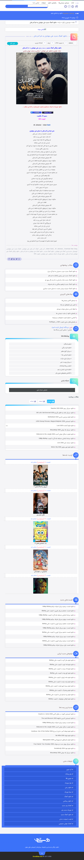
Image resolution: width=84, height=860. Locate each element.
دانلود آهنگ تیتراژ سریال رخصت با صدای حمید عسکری (59, 288)
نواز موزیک (68, 783)
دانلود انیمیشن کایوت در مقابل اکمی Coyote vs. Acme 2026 (56, 714)
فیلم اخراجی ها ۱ (66, 355)
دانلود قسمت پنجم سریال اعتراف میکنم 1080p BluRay (58, 606)
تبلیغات (43, 3)
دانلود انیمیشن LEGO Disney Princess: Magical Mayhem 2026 (55, 421)
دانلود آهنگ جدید (49, 251)
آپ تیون (68, 769)
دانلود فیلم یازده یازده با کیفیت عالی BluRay (61, 682)
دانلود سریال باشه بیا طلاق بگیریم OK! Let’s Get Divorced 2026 (55, 413)
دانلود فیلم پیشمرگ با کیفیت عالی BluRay (62, 690)
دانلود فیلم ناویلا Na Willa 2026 (65, 735)
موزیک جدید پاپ (66, 810)
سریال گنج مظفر (66, 351)
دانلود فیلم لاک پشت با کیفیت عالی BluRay (61, 669)
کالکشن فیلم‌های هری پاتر (63, 373)
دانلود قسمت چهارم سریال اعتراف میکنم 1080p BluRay (58, 619)
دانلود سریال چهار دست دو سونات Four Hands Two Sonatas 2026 (54, 744)
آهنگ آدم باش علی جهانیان (30, 249)
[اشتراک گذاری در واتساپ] (19, 259)
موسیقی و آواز (66, 22)
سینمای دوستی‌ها (64, 3)
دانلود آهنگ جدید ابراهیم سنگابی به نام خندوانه (62, 284)
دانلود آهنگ (67, 796)
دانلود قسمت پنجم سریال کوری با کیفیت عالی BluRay (58, 641)
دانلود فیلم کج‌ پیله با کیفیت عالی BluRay (62, 673)
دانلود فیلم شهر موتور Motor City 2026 (62, 447)
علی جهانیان (44, 254)
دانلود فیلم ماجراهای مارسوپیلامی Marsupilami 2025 (58, 740)
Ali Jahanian (59, 249)
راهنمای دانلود (52, 3)
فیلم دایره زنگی (66, 348)
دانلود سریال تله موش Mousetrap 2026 (62, 430)
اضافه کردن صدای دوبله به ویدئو (66, 309)
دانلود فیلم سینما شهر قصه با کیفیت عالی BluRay (60, 686)
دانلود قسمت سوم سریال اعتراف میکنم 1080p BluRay (58, 628)
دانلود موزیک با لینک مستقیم (57, 254)
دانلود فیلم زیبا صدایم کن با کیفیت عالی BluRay (60, 695)
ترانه (59, 22)
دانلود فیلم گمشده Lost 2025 (65, 425)
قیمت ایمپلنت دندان (65, 819)
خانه (72, 3)
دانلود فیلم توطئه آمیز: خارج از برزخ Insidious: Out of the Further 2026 (52, 731)
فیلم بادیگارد (67, 344)
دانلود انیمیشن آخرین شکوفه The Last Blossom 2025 (57, 718)
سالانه (32, 401)
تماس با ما (36, 3)
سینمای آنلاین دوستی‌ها (69, 300)
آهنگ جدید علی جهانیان (14, 249)
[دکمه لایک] (7, 425)
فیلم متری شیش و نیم (64, 369)
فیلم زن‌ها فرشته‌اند (65, 366)
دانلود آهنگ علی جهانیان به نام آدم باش (31, 251)
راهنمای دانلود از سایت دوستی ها (66, 313)
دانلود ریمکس (67, 801)
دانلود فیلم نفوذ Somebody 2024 (64, 748)
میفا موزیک (68, 792)
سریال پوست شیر (65, 362)
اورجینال (75, 251)
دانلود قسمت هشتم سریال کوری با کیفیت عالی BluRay (58, 611)
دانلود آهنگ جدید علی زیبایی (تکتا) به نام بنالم (62, 276)
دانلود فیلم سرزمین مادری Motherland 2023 (61, 417)
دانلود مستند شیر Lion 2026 (65, 443)
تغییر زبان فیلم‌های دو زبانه (68, 305)
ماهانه (41, 401)
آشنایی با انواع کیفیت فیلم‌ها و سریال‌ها (64, 318)
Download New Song (70, 249)
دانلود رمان (68, 787)
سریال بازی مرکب (65, 358)
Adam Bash (50, 249)
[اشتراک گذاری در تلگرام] (11, 259)
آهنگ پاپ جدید (66, 805)
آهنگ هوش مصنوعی (65, 824)
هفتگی (49, 401)
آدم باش (42, 249)
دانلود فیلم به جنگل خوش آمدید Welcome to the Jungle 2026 (55, 434)
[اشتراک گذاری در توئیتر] (16, 259)
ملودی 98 (68, 778)
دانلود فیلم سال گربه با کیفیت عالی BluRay (61, 660)
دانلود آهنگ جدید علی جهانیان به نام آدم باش (50, 36)
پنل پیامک (68, 774)
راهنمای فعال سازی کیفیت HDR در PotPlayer (62, 322)
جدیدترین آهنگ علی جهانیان (63, 251)
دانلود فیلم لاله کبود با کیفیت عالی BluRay (62, 664)
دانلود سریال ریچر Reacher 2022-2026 (62, 408)
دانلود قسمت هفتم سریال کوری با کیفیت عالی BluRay (58, 624)
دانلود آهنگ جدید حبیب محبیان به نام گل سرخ (62, 271)
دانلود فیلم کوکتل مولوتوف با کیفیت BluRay (61, 699)
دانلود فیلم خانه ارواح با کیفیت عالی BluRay (61, 677)
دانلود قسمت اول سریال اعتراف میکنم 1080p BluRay (58, 645)
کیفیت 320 (37, 254)
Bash (48, 125)
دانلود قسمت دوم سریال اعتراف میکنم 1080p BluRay (58, 636)
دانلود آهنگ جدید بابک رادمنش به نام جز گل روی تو (60, 280)
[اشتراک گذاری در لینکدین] (14, 259)
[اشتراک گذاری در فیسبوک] (9, 259)
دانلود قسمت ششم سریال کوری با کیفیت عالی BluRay (58, 632)
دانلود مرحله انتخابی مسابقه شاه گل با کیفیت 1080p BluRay (56, 438)
